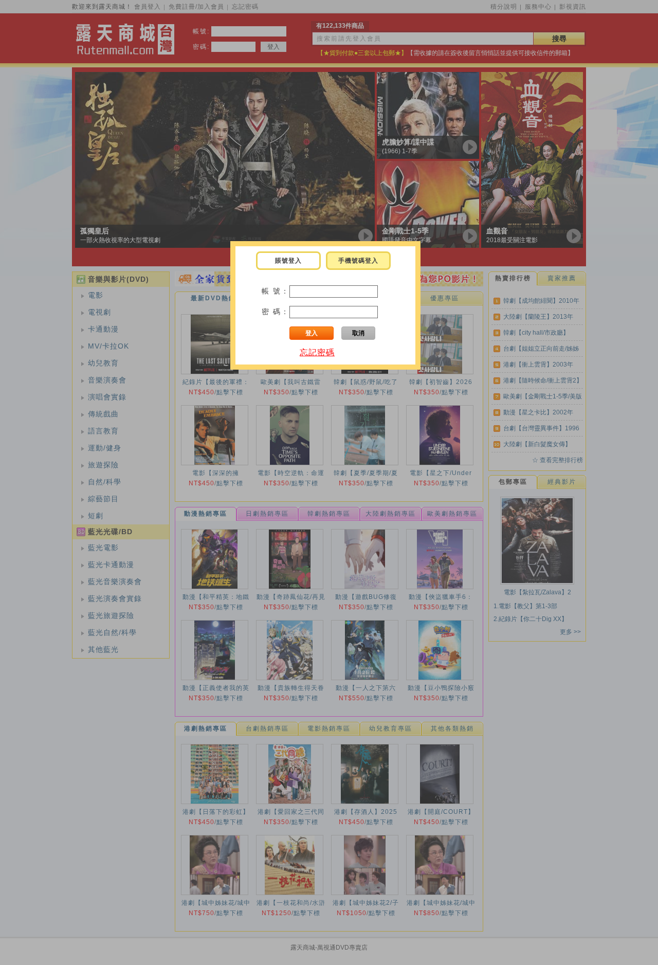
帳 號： (275, 291)
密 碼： (275, 311)
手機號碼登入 (358, 260)
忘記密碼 (317, 352)
